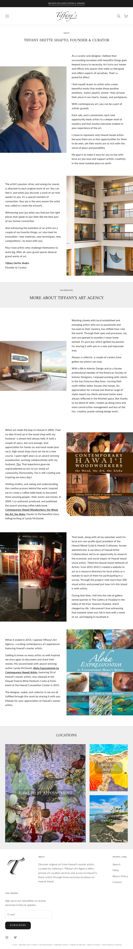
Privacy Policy (93, 945)
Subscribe (18, 925)
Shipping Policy (61, 945)
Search (116, 864)
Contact (117, 881)
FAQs (116, 870)
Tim (18, 464)
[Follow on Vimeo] (15, 937)
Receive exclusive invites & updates (66, 3)
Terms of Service (77, 945)
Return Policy (120, 876)
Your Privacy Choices (111, 945)
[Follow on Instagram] (6, 937)
